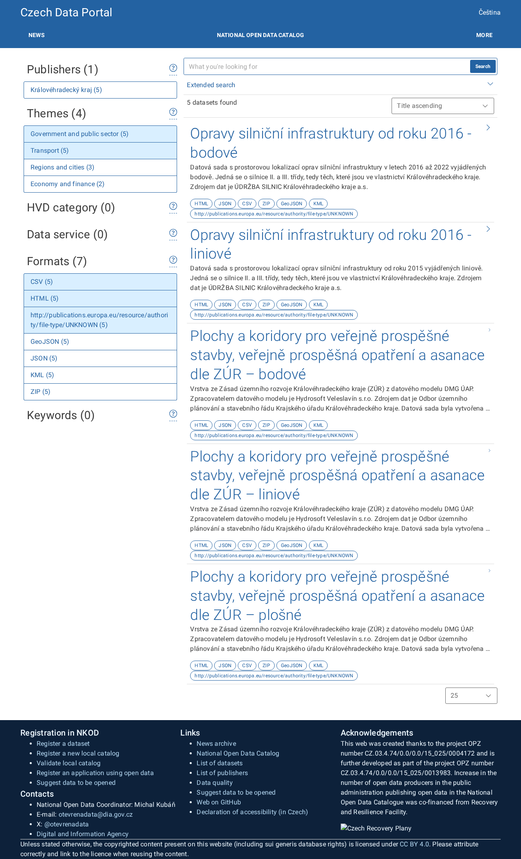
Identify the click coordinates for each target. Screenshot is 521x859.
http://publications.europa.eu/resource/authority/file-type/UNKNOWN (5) (99, 320)
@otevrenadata (66, 824)
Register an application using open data (95, 773)
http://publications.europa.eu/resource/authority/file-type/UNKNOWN (274, 214)
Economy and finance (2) (68, 184)
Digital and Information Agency (83, 834)
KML (318, 204)
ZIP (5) (40, 391)
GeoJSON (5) (50, 341)
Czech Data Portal (66, 12)
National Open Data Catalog (238, 753)
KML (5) (42, 375)
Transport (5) (50, 150)
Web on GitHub (219, 802)
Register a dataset (63, 743)
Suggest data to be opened (76, 783)
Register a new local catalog (78, 753)
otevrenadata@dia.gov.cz (96, 814)
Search (482, 66)
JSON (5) (44, 358)
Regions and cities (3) (62, 167)
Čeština (490, 12)
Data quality (214, 783)
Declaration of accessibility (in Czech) (252, 812)
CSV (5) (42, 282)
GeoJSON (291, 204)
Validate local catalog (69, 763)
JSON (225, 204)
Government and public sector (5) (80, 134)
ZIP (266, 204)
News (36, 35)
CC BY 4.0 (414, 844)
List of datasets (220, 763)
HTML (201, 204)
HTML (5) (45, 298)
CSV (247, 204)
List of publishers (222, 773)
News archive (216, 743)
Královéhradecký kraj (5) (66, 90)
